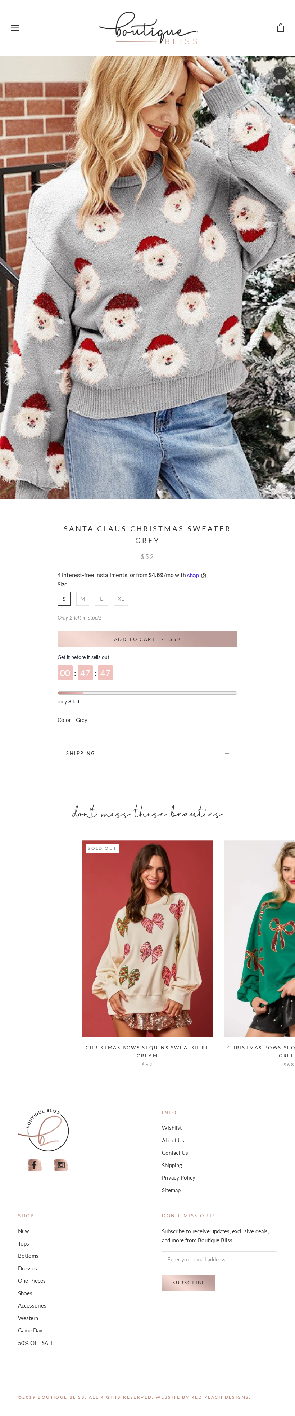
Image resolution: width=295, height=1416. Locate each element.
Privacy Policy (178, 1177)
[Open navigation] (15, 28)
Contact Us (175, 1152)
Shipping (81, 753)
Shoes (25, 1293)
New (23, 1231)
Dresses (27, 1268)
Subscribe (188, 1283)
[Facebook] (34, 1165)
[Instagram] (61, 1165)
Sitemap (171, 1190)
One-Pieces (32, 1280)
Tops (23, 1243)
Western (28, 1318)
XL (121, 598)
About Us (173, 1140)
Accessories (32, 1305)
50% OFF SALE (36, 1343)
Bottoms (28, 1255)
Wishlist (172, 1127)
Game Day (30, 1330)
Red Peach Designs (220, 1397)
